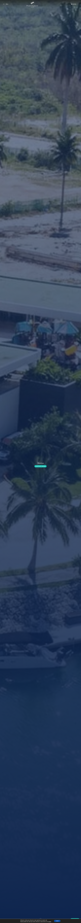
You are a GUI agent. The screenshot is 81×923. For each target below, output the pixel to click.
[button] (40, 466)
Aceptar (57, 920)
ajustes (49, 921)
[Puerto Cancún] (40, 4)
